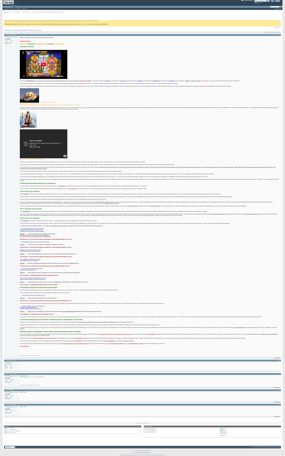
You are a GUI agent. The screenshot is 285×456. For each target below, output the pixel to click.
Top (279, 446)
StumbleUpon (18, 431)
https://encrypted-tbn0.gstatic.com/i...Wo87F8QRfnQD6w (32, 377)
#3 (279, 390)
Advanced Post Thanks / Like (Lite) (135, 455)
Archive (261, 446)
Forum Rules (222, 435)
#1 (279, 34)
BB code (221, 428)
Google (14, 432)
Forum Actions (18, 8)
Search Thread (272, 32)
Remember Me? (259, 2)
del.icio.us (16, 429)
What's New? (7, 6)
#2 (279, 373)
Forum (14, 6)
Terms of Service (275, 446)
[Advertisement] (31, 16)
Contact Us (254, 446)
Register (277, 0)
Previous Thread (139, 423)
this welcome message (85, 24)
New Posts (6, 8)
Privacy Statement (267, 446)
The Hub (258, 446)
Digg (13, 427)
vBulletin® (142, 452)
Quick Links (24, 8)
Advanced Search (277, 8)
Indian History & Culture (26, 12)
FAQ (10, 8)
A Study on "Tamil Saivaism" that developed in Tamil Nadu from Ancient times (24, 30)
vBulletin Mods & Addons (145, 455)
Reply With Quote (277, 387)
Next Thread (146, 423)
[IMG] (221, 430)
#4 (279, 404)
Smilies (221, 429)
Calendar (13, 8)
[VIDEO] (221, 432)
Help (273, 0)
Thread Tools (266, 32)
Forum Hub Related (16, 12)
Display (278, 32)
